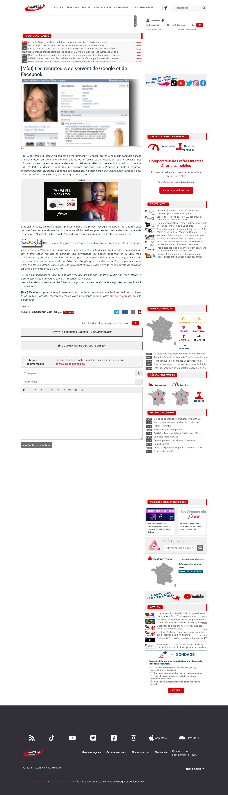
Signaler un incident (191, 571)
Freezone (155, 20)
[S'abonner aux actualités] (139, 312)
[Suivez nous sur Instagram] (134, 737)
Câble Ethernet (161, 444)
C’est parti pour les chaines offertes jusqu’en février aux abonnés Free (180, 627)
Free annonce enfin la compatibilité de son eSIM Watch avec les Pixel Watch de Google (73, 51)
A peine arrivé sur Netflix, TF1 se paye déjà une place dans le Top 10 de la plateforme (181, 615)
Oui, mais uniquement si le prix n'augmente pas (178, 673)
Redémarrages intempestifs (168, 429)
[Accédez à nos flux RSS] (32, 737)
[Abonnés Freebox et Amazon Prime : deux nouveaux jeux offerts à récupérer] (150, 212)
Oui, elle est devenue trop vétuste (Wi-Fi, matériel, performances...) (173, 668)
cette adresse (123, 295)
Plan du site (161, 752)
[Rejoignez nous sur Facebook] (114, 737)
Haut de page (194, 768)
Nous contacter (140, 752)
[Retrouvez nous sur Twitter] (93, 737)
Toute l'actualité (37, 35)
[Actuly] (155, 545)
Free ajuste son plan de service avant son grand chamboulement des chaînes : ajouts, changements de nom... (182, 250)
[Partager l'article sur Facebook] (125, 312)
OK (199, 25)
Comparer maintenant (176, 190)
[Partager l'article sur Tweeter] (116, 312)
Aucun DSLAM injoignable (193, 559)
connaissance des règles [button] (70, 363)
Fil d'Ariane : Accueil (35, 781)
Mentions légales (91, 752)
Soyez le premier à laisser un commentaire (82, 332)
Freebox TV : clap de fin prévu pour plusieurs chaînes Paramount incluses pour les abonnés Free (180, 647)
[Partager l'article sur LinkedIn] (133, 312)
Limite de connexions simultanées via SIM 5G (177, 418)
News (139, 52)
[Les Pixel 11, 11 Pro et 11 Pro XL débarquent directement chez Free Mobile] (150, 218)
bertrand (68, 312)
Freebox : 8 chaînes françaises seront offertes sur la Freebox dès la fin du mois (181, 633)
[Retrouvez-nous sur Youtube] (72, 737)
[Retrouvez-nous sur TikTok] (52, 737)
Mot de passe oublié (187, 29)
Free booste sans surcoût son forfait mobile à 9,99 (180, 364)
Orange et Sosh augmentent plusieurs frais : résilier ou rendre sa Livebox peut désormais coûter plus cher (182, 257)
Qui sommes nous (116, 752)
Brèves (138, 42)
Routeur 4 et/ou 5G (164, 451)
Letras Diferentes (162, 426)
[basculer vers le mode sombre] (165, 8)
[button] (24, 390)
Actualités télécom (61, 781)
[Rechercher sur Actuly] (200, 548)
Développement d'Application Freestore (174, 440)
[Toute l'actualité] (135, 35)
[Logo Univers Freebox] (35, 7)
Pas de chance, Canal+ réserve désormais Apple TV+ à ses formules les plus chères (72, 48)
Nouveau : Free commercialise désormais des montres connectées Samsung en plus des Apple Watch (182, 238)
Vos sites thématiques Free (168, 502)
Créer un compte (153, 29)
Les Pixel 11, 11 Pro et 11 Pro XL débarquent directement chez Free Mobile (66, 45)
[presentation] (24, 390)
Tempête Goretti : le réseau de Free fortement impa (180, 357)
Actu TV (155, 607)
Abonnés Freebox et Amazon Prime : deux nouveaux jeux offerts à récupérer (67, 42)
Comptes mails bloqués (166, 436)
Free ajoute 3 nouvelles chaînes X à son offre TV (182, 638)
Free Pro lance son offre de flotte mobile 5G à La (179, 368)
